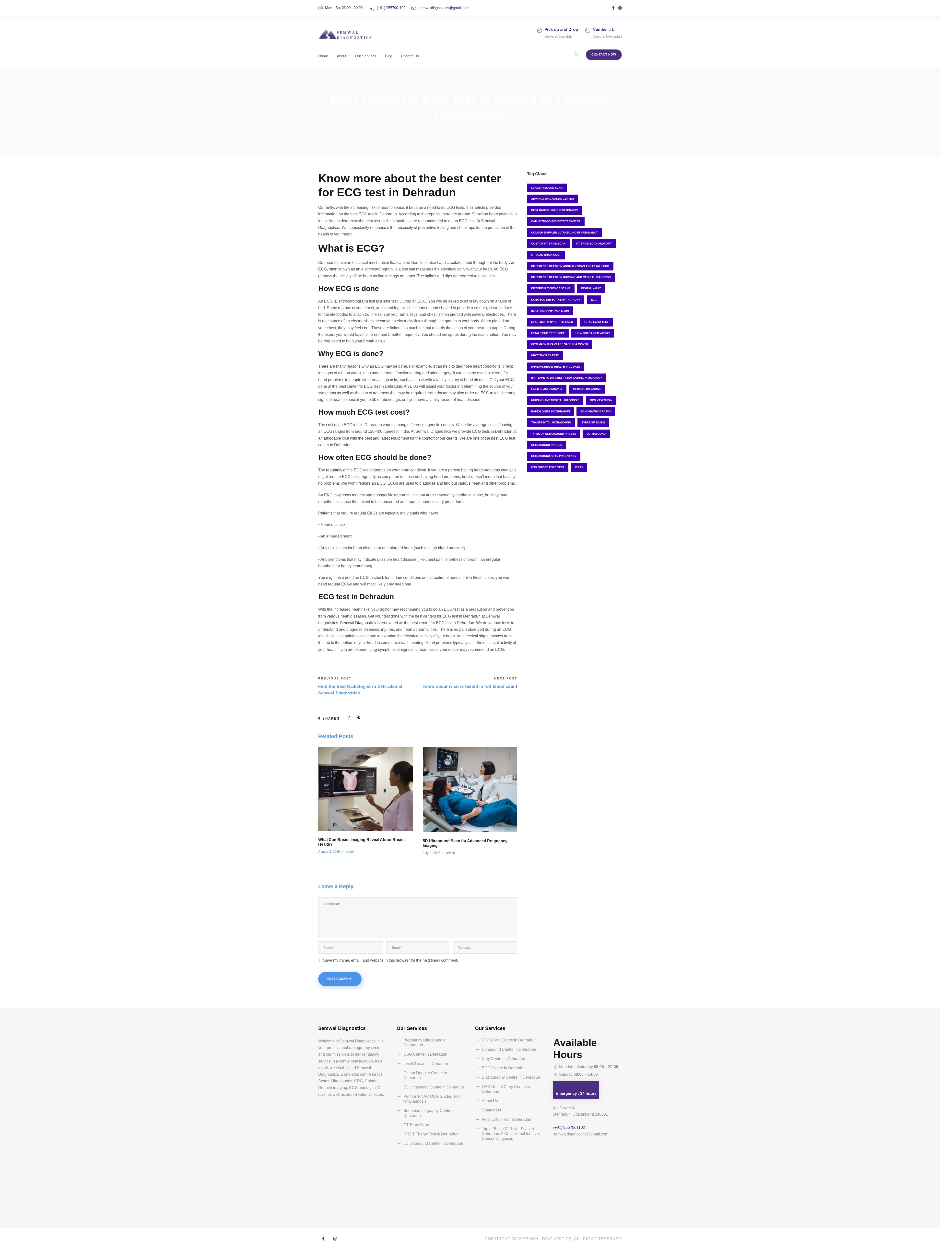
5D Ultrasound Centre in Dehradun (433, 1087)
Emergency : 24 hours (576, 1093)
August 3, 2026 (329, 851)
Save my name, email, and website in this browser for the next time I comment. (390, 960)
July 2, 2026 (431, 853)
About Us (490, 1101)
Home (323, 56)
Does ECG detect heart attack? (555, 299)
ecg (594, 299)
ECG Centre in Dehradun (504, 1068)
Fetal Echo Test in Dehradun (506, 1119)
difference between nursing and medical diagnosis (571, 277)
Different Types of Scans (550, 288)
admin (435, 128)
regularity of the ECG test (347, 470)
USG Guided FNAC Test (547, 467)
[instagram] (620, 8)
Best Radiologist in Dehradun (554, 210)
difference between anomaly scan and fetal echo (570, 266)
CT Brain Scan (416, 1125)
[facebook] (613, 8)
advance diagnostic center (552, 198)
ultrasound (596, 433)
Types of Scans (593, 422)
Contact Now (603, 54)
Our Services (365, 56)
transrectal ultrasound (551, 422)
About (341, 56)
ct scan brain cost (546, 254)
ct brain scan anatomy (594, 243)
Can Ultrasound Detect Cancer (555, 221)
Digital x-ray (591, 288)
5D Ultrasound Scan (547, 187)
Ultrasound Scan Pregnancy (553, 456)
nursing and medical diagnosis (555, 400)
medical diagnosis (587, 388)
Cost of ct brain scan (548, 243)
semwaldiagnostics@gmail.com (444, 8)
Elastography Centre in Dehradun (511, 1077)
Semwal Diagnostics (358, 623)
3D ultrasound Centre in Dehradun (433, 1143)
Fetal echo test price (548, 333)
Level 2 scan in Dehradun (425, 1064)
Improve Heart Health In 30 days (555, 366)
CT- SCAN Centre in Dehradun (509, 1040)
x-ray (579, 467)
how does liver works (593, 333)
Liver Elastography (546, 388)
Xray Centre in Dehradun (503, 1059)
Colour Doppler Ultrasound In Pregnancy (564, 232)
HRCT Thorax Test (545, 355)
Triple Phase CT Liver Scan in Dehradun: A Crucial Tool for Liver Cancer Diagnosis (511, 1134)
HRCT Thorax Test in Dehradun (430, 1134)
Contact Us (410, 56)
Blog (388, 56)
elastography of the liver (552, 321)
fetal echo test (596, 321)
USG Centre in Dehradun (425, 1054)
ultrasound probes (546, 445)
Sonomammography (596, 411)
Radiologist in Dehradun (550, 411)
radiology (458, 128)
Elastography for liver (550, 310)
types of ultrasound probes (553, 433)
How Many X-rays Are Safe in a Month (559, 344)
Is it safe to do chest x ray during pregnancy (566, 377)
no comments (497, 128)
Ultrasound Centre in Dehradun (509, 1049)
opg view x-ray (601, 400)
